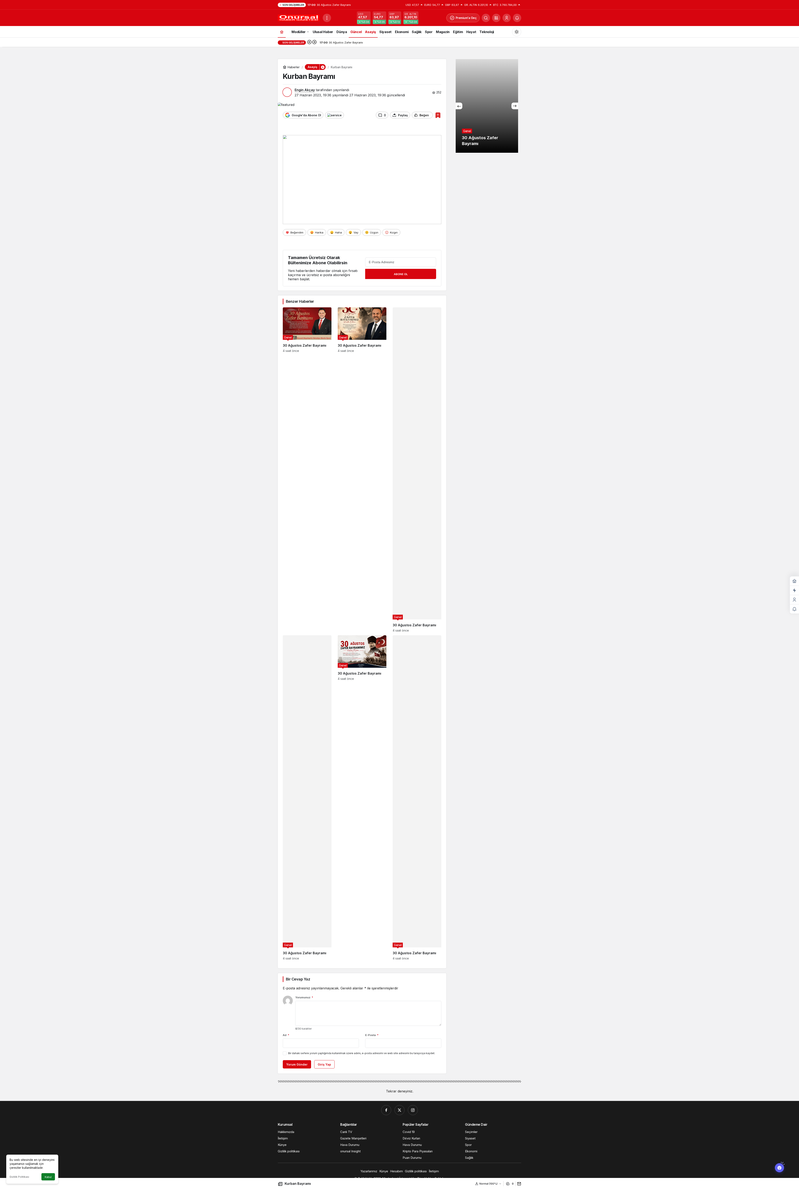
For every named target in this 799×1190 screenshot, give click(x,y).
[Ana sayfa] (282, 31)
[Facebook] (386, 1110)
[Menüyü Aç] (327, 18)
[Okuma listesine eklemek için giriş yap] (437, 115)
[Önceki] (309, 42)
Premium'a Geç (466, 18)
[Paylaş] (518, 1183)
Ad (286, 1035)
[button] (496, 18)
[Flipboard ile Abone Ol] (334, 115)
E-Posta (371, 1035)
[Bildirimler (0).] (794, 609)
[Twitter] (399, 1110)
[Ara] (486, 18)
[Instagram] (413, 1110)
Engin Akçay (305, 90)
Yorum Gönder (297, 1064)
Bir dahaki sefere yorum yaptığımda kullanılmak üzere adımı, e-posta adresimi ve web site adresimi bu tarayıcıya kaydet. (361, 1053)
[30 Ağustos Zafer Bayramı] (307, 469)
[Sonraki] (314, 42)
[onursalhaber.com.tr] (298, 17)
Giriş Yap (324, 1064)
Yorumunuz (304, 997)
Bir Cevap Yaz (298, 979)
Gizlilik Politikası (19, 1176)
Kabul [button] (48, 1177)
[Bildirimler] (517, 18)
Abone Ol (401, 274)
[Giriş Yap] (506, 18)
